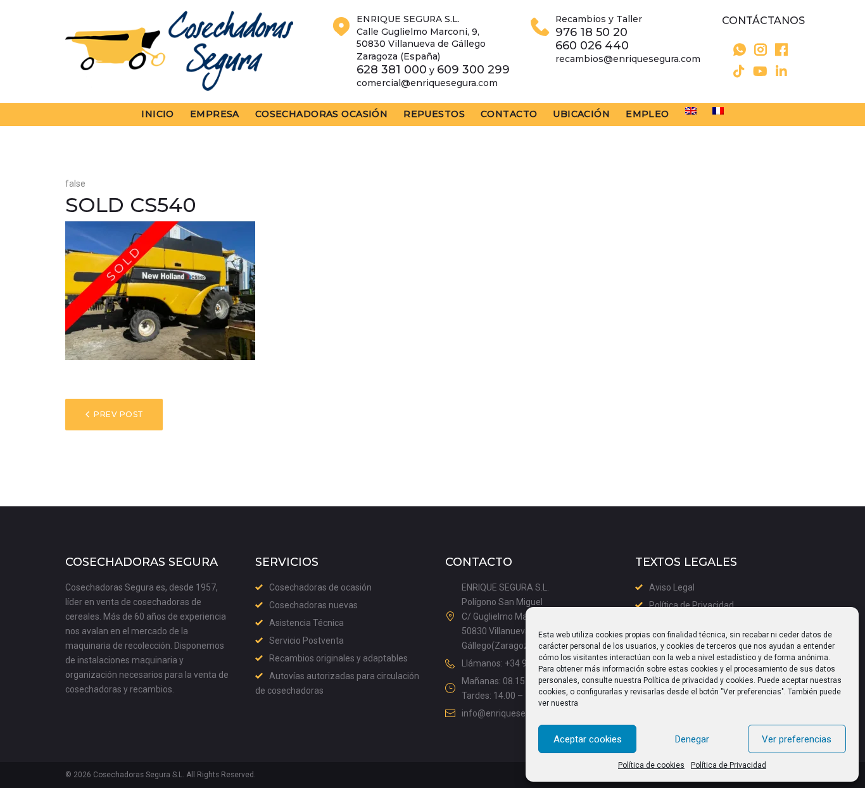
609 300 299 (473, 70)
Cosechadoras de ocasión (320, 587)
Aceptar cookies (587, 739)
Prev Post (118, 414)
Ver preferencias (796, 739)
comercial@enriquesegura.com (427, 83)
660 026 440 (592, 46)
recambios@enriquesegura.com (627, 59)
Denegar (692, 739)
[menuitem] (691, 110)
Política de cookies (651, 765)
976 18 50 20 (591, 32)
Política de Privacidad (728, 765)
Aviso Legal (672, 587)
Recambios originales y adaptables (338, 658)
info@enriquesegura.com (513, 713)
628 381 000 (392, 70)
